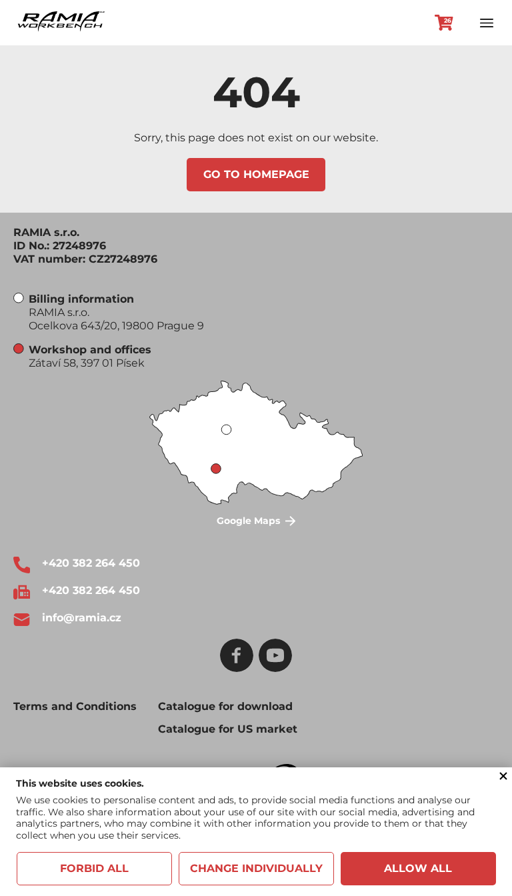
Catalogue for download (225, 706)
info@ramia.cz (81, 617)
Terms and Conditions (75, 706)
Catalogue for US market (227, 729)
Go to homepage (256, 174)
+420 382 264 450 (91, 563)
